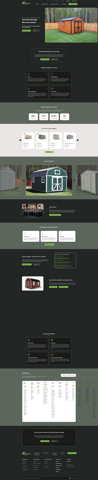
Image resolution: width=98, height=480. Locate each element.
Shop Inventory (71, 4)
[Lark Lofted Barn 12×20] (69, 140)
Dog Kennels (46, 461)
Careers (57, 471)
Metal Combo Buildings (37, 463)
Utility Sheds (24, 463)
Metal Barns (35, 461)
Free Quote (62, 0)
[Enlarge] (42, 204)
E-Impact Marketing (34, 478)
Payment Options (56, 0)
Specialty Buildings (54, 4)
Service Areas (58, 469)
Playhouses (46, 465)
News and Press (58, 463)
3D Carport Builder (74, 0)
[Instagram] (72, 478)
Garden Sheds (24, 461)
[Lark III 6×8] (56, 140)
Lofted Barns (24, 467)
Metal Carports (35, 465)
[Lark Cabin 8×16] (28, 140)
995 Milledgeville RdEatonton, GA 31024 (37, 454)
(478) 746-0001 (45, 453)
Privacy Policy (39, 478)
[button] (20, 140)
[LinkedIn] (74, 478)
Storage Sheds (24, 459)
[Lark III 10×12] (42, 140)
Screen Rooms (47, 467)
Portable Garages (25, 469)
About (51, 0)
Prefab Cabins (24, 465)
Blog (48, 0)
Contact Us (69, 459)
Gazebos (46, 463)
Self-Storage (63, 4)
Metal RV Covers (35, 469)
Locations (58, 467)
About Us (57, 461)
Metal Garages (35, 467)
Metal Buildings (44, 4)
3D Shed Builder (68, 0)
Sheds (37, 4)
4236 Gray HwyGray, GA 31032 (55, 454)
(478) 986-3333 (63, 453)
